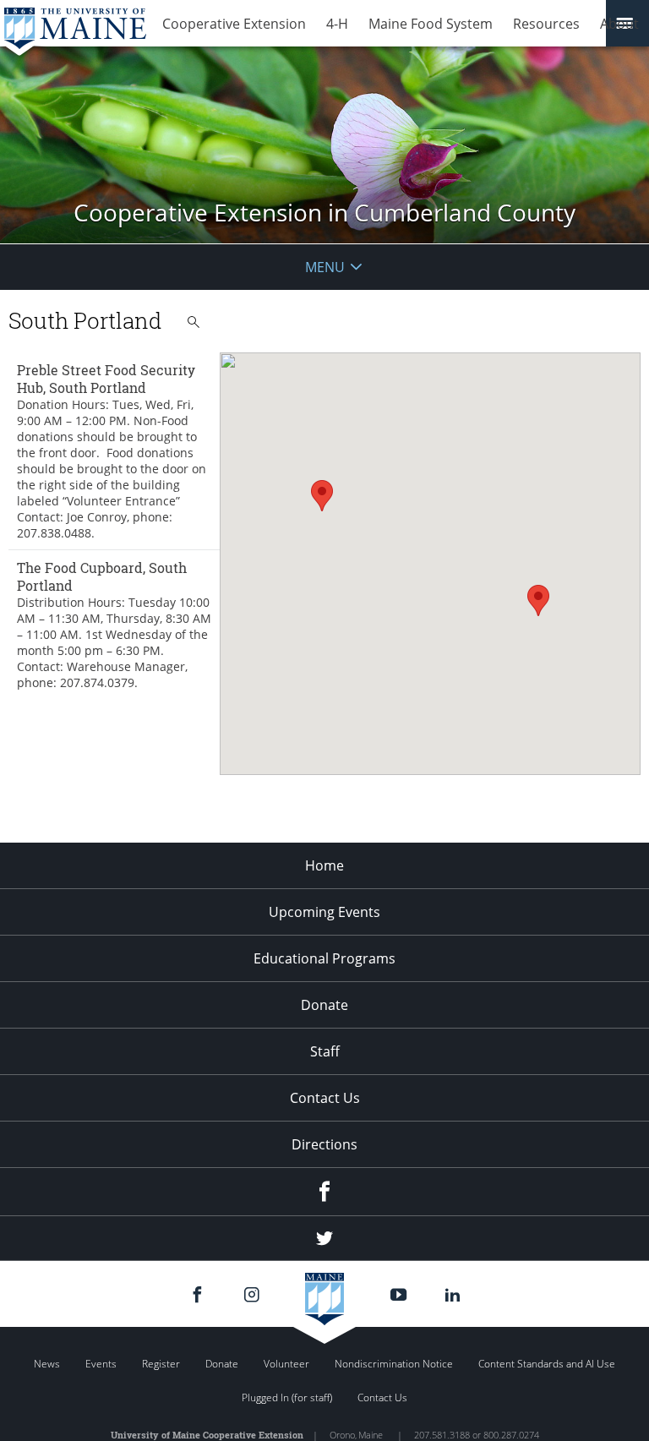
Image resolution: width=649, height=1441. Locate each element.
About (619, 23)
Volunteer (286, 1363)
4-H (337, 23)
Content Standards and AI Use (546, 1363)
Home (324, 865)
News (47, 1363)
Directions (324, 1144)
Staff (325, 1051)
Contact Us (325, 1098)
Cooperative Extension (234, 23)
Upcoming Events (324, 912)
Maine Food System (430, 23)
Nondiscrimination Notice (394, 1363)
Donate (324, 1005)
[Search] (193, 322)
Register (161, 1363)
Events (101, 1363)
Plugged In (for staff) (287, 1397)
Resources (546, 23)
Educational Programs (324, 958)
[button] (322, 495)
